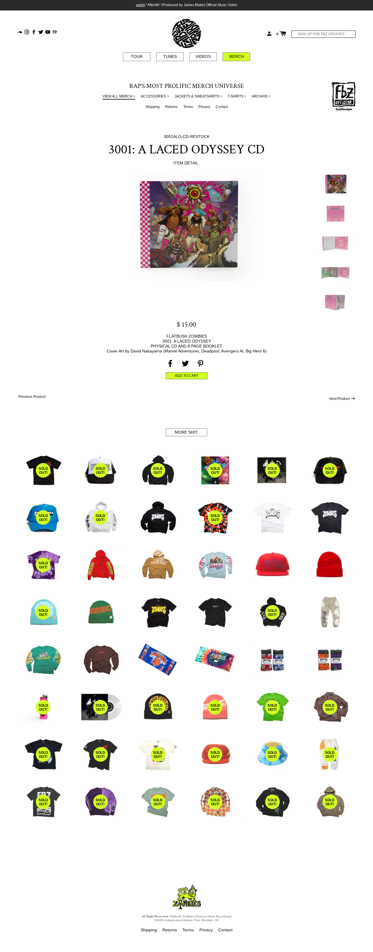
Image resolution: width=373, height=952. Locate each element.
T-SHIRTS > (237, 96)
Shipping (152, 107)
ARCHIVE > (261, 96)
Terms (188, 107)
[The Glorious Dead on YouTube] (47, 31)
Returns (171, 107)
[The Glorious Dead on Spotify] (54, 31)
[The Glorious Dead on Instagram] (26, 31)
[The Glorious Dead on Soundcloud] (19, 31)
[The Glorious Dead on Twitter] (40, 31)
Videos (203, 56)
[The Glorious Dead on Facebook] (33, 31)
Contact (222, 107)
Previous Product (31, 397)
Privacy (204, 107)
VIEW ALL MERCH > (119, 96)
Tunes (170, 56)
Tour (136, 56)
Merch (236, 56)
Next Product (340, 399)
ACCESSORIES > (155, 96)
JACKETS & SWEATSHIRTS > (198, 96)
